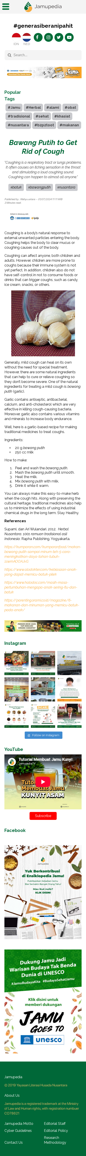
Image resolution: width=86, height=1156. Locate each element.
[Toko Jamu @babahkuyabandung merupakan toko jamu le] (69, 663)
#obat (70, 107)
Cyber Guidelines (18, 1131)
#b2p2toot (44, 125)
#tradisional (19, 116)
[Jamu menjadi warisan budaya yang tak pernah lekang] (16, 716)
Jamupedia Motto (18, 1124)
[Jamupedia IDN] (16, 37)
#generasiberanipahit (43, 25)
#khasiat (62, 116)
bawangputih (40, 187)
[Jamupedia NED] (26, 37)
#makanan (69, 125)
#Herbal (33, 107)
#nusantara (18, 125)
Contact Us (13, 1142)
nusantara (67, 187)
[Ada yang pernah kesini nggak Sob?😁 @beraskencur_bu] (43, 689)
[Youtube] (69, 37)
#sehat (42, 116)
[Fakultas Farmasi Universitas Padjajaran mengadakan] (16, 689)
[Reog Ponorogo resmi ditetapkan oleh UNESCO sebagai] (16, 663)
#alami (52, 107)
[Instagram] (48, 37)
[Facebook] (38, 37)
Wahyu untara (27, 199)
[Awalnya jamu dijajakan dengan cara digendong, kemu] (43, 663)
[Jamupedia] (43, 7)
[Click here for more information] (43, 81)
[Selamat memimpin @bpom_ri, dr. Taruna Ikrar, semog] (69, 716)
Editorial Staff (54, 1124)
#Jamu (14, 107)
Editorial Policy (56, 1131)
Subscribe (43, 816)
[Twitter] (58, 37)
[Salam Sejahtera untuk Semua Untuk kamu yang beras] (43, 716)
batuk (17, 187)
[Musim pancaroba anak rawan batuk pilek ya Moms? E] (69, 689)
